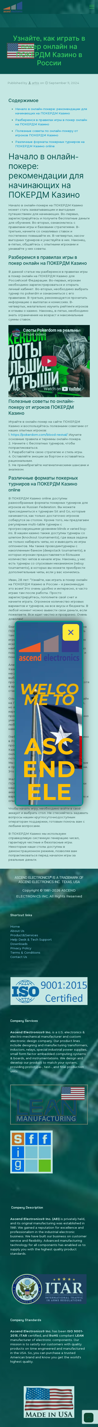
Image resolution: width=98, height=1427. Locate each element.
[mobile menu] (92, 7)
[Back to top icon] (88, 1417)
